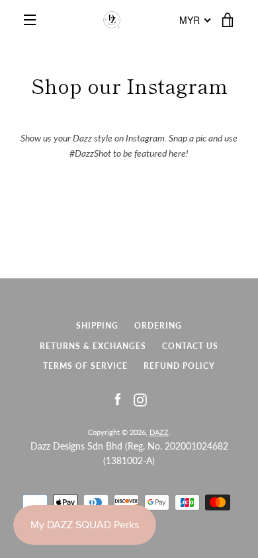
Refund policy (179, 366)
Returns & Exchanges (93, 346)
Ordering (158, 326)
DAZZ (159, 432)
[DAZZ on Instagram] (140, 399)
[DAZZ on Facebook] (117, 399)
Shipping (97, 326)
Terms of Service (85, 366)
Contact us (190, 346)
